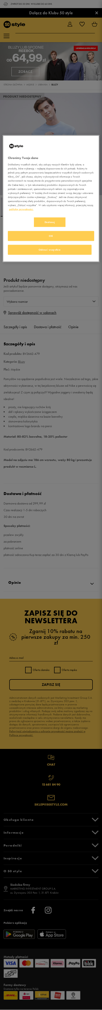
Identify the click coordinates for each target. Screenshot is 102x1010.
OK (51, 235)
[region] (51, 198)
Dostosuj (50, 222)
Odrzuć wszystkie (50, 249)
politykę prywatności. (21, 209)
